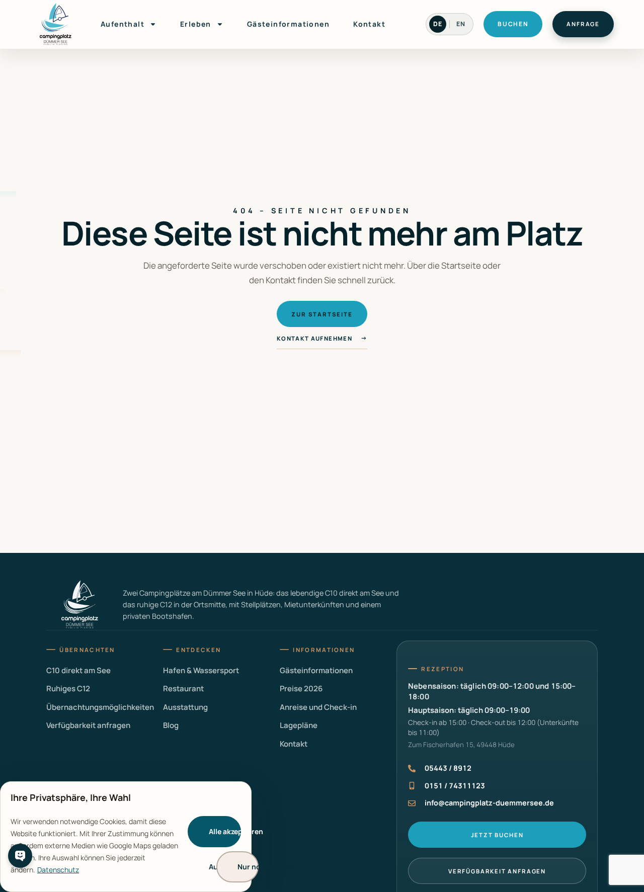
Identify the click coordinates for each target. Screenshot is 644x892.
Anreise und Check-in (318, 707)
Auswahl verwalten (219, 866)
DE (437, 24)
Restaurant (183, 688)
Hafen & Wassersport (201, 670)
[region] (126, 836)
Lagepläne (298, 725)
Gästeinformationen (288, 24)
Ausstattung (185, 707)
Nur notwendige (248, 866)
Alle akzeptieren (225, 831)
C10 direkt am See (78, 670)
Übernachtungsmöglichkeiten (100, 707)
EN (460, 24)
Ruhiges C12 (68, 688)
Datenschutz (58, 869)
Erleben (195, 24)
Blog (171, 725)
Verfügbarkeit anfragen (88, 725)
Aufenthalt (122, 24)
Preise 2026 (301, 688)
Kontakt (369, 24)
